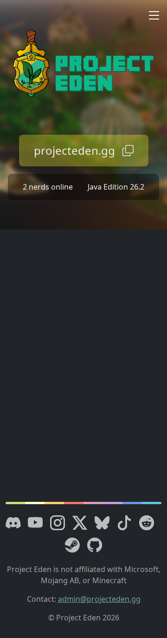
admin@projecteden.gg (99, 599)
